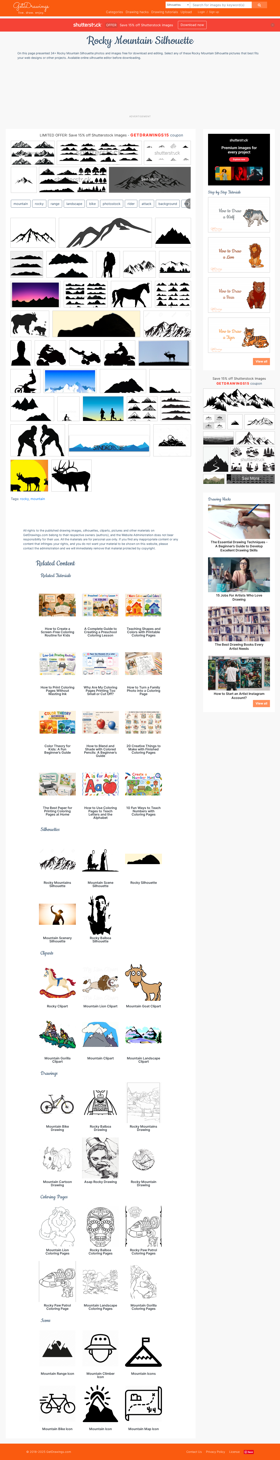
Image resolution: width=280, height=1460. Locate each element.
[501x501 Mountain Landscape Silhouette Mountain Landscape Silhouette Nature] (175, 267)
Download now (192, 25)
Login (201, 12)
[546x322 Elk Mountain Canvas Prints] (165, 356)
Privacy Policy (215, 1451)
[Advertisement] (140, 87)
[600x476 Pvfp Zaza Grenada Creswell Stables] (131, 297)
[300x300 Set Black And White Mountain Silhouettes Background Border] (172, 443)
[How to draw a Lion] (239, 254)
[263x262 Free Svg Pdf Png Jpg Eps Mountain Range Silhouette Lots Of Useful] (173, 235)
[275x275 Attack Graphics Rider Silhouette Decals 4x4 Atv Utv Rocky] (119, 356)
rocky (39, 204)
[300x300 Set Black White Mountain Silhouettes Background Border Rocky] (27, 267)
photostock (112, 204)
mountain (21, 204)
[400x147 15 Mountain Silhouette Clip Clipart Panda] (96, 327)
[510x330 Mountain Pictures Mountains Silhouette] (35, 297)
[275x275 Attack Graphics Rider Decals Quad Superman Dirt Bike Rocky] (84, 356)
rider (131, 204)
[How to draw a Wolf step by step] (239, 214)
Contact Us (194, 1451)
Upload (186, 12)
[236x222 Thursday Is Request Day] (71, 478)
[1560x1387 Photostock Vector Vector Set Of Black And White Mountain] (173, 297)
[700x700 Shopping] (29, 478)
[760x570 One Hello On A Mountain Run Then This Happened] (103, 412)
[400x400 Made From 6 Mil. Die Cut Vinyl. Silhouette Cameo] (25, 384)
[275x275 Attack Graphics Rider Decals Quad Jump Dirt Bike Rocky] (50, 356)
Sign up (214, 12)
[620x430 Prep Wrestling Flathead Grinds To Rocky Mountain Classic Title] (38, 443)
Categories (114, 12)
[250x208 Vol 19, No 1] (30, 327)
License (234, 1451)
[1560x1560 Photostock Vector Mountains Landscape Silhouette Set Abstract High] (176, 411)
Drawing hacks (137, 12)
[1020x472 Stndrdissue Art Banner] (109, 443)
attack (146, 204)
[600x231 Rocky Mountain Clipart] (105, 236)
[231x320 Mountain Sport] (68, 412)
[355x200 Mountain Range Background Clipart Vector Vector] (70, 384)
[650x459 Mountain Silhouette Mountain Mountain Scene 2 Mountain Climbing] (170, 383)
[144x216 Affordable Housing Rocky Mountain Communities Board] (21, 356)
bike (92, 204)
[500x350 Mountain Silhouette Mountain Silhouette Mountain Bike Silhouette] (70, 267)
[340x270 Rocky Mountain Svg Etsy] (33, 235)
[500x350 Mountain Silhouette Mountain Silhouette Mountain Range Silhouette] (32, 412)
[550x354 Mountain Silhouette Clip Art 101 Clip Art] (123, 384)
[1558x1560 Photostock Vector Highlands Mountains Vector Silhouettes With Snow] (142, 412)
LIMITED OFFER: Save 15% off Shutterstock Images (83, 135)
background (167, 204)
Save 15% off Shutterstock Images (239, 378)
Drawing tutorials (164, 12)
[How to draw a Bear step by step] (239, 295)
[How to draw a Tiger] (239, 335)
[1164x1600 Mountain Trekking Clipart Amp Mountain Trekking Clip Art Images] (108, 267)
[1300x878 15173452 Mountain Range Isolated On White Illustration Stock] (167, 327)
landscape (74, 204)
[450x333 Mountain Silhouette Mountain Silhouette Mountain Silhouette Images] (85, 297)
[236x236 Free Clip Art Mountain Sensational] (139, 267)
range (55, 204)
